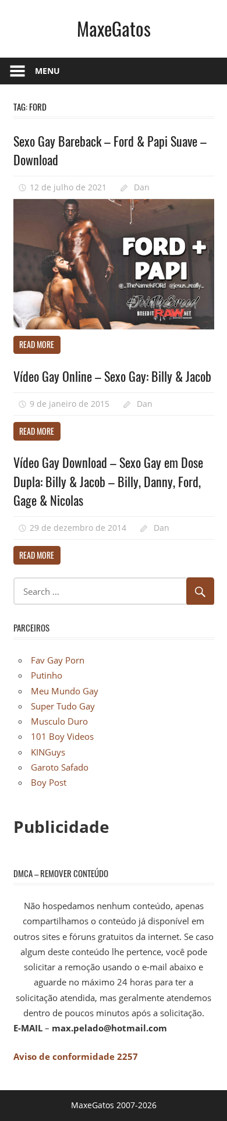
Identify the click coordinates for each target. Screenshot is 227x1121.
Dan (142, 187)
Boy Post (48, 782)
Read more (36, 344)
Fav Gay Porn (57, 660)
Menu (47, 70)
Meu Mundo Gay (64, 691)
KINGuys (48, 752)
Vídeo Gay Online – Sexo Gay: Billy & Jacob (112, 376)
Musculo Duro (59, 721)
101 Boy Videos (62, 736)
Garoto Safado (59, 767)
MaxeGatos (114, 28)
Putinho (46, 675)
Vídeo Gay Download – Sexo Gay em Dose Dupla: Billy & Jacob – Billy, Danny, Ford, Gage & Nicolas (108, 481)
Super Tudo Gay (63, 706)
